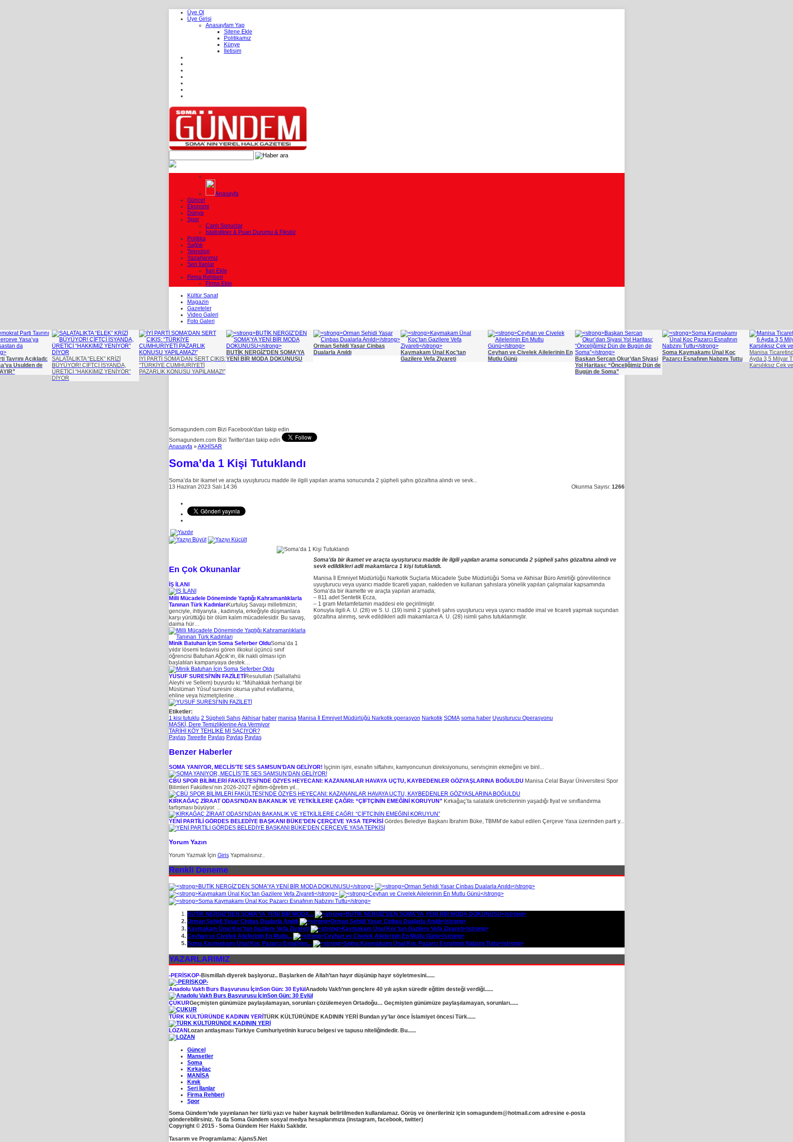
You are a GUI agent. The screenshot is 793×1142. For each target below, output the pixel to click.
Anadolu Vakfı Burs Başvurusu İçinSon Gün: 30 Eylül (237, 989)
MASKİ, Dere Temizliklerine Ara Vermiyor (219, 724)
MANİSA (198, 1075)
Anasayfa (227, 193)
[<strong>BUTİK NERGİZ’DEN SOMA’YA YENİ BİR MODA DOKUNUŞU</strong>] (272, 886)
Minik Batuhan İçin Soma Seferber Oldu (220, 643)
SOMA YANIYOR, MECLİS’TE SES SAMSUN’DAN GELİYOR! (246, 767)
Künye (232, 44)
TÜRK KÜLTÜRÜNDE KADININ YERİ (216, 1017)
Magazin (198, 302)
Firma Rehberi (205, 277)
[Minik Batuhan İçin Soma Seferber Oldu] (221, 669)
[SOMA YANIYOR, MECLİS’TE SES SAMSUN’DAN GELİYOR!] (248, 773)
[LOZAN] (182, 1037)
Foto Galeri (201, 321)
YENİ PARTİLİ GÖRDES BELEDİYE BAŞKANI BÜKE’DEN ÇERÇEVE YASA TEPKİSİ (276, 821)
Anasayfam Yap (225, 25)
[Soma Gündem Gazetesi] (238, 148)
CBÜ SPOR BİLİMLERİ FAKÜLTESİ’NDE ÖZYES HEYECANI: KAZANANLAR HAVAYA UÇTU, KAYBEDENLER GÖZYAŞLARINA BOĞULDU (346, 781)
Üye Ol (195, 12)
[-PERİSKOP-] (188, 982)
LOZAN (178, 1030)
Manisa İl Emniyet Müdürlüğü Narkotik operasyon (359, 718)
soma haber (476, 718)
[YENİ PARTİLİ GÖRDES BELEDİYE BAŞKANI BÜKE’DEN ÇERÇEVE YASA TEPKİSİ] (277, 827)
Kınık (194, 1082)
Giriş (223, 855)
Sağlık (195, 245)
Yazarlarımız (202, 258)
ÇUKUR (179, 1003)
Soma (194, 1062)
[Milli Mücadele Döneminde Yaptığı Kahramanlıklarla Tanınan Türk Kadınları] (238, 637)
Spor (193, 219)
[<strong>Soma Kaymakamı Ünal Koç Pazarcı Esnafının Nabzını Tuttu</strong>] (270, 901)
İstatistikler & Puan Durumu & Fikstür (251, 232)
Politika (196, 238)
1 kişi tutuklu (184, 718)
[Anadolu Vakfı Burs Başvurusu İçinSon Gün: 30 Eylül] (241, 995)
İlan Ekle (216, 270)
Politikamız (237, 38)
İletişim (232, 51)
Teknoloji (198, 251)
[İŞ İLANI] (182, 591)
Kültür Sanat (202, 295)
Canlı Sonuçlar (224, 226)
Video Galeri (202, 315)
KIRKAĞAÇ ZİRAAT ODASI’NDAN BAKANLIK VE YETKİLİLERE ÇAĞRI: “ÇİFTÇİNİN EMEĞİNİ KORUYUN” (305, 801)
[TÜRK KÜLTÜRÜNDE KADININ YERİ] (220, 1023)
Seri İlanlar (200, 264)
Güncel (196, 200)
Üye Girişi (199, 19)
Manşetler (200, 1056)
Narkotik (432, 718)
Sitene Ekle (238, 31)
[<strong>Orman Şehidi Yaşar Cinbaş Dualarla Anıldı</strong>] (455, 886)
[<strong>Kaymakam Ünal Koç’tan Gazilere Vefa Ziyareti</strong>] (254, 894)
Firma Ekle (219, 283)
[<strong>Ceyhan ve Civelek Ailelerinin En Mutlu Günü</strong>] (421, 894)
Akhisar (251, 718)
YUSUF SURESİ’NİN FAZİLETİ (207, 676)
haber (269, 718)
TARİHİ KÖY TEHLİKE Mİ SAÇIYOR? (214, 731)
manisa (287, 718)
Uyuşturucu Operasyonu (522, 718)
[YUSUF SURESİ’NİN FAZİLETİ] (210, 702)
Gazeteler (199, 308)
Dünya (195, 213)
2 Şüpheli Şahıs (220, 718)
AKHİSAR (210, 446)
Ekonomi (198, 206)
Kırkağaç (199, 1069)
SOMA (452, 718)
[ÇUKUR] (183, 1009)
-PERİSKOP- (185, 975)
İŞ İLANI (179, 584)
